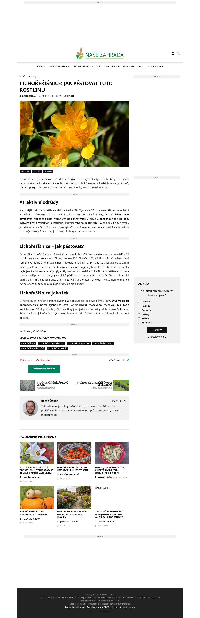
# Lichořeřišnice (28, 343)
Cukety (146, 314)
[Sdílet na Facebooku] (124, 360)
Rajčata (146, 301)
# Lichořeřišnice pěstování (32, 348)
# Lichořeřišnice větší (57, 348)
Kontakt (75, 607)
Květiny (37, 171)
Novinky (41, 66)
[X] (124, 401)
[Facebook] (121, 401)
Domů (68, 607)
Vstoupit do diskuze (44, 368)
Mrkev (145, 318)
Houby (141, 66)
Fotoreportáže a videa (108, 66)
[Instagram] (117, 401)
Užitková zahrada (58, 66)
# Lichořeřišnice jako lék (78, 343)
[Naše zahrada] (99, 53)
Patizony (146, 310)
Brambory (147, 322)
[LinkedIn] (113, 401)
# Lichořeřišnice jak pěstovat (51, 343)
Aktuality (25, 171)
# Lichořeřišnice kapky (103, 343)
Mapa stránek (129, 607)
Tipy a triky (128, 66)
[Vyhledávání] (178, 53)
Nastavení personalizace (100, 611)
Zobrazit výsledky (157, 336)
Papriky (146, 306)
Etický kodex (115, 607)
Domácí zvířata (155, 66)
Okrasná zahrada (82, 66)
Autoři (83, 607)
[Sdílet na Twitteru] (128, 360)
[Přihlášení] (173, 53)
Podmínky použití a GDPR (98, 607)
